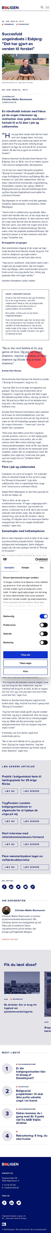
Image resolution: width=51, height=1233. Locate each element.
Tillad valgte (25, 663)
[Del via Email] (25, 887)
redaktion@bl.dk (9, 102)
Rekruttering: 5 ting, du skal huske (31, 1137)
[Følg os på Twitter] (18, 1202)
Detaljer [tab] (25, 567)
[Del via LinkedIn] (11, 887)
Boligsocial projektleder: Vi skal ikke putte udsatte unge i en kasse (29, 1095)
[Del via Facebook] (4, 887)
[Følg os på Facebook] (4, 1202)
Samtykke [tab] (9, 567)
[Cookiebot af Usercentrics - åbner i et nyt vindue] (36, 560)
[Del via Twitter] (18, 887)
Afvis (25, 671)
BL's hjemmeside (22, 1229)
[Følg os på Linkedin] (11, 1202)
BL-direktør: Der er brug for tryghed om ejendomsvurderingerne (20, 1008)
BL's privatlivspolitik (38, 1229)
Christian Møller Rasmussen (17, 99)
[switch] (44, 625)
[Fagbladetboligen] (14, 7)
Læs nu (10, 791)
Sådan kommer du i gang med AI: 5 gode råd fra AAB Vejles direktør (30, 1118)
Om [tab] (41, 567)
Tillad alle (25, 655)
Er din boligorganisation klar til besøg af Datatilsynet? (30, 1073)
